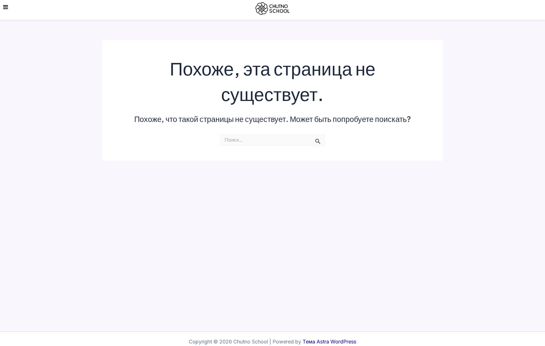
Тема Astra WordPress (329, 342)
